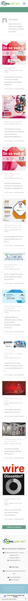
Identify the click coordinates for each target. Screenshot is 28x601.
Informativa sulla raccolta (9, 599)
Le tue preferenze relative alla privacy (15, 596)
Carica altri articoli (14, 527)
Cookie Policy (11, 590)
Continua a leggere (8, 88)
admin (6, 70)
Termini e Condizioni (19, 590)
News (20, 124)
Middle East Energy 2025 (13, 122)
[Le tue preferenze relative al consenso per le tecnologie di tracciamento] (25, 598)
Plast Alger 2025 (10, 68)
